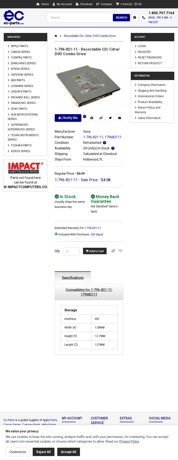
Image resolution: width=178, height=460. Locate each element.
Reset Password (149, 57)
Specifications (73, 278)
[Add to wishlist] (120, 251)
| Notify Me (69, 118)
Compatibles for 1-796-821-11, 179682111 (89, 292)
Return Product (149, 63)
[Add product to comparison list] (113, 251)
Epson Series (19, 69)
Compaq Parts (21, 57)
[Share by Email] (119, 118)
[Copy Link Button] (101, 118)
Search (121, 17)
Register (144, 51)
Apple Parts (19, 46)
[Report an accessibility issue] (134, 18)
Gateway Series (21, 74)
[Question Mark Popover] (84, 116)
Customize (18, 452)
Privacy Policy (129, 441)
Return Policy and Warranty (147, 110)
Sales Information (149, 117)
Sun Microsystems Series (23, 117)
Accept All (68, 452)
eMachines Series (23, 63)
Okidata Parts (20, 91)
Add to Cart (96, 251)
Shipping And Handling (151, 90)
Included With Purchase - (80, 234)
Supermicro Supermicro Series (21, 127)
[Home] (14, 17)
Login (141, 46)
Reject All (43, 452)
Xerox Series (20, 151)
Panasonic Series (23, 103)
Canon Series (20, 51)
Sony (87, 131)
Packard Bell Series (25, 97)
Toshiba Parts (21, 145)
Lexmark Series (21, 85)
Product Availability (149, 101)
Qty (57, 251)
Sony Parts (18, 108)
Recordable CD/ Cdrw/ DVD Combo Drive (90, 36)
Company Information (151, 85)
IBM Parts (17, 80)
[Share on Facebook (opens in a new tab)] (91, 118)
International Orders (150, 96)
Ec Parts (9, 420)
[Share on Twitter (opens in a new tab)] (110, 118)
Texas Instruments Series (23, 137)
